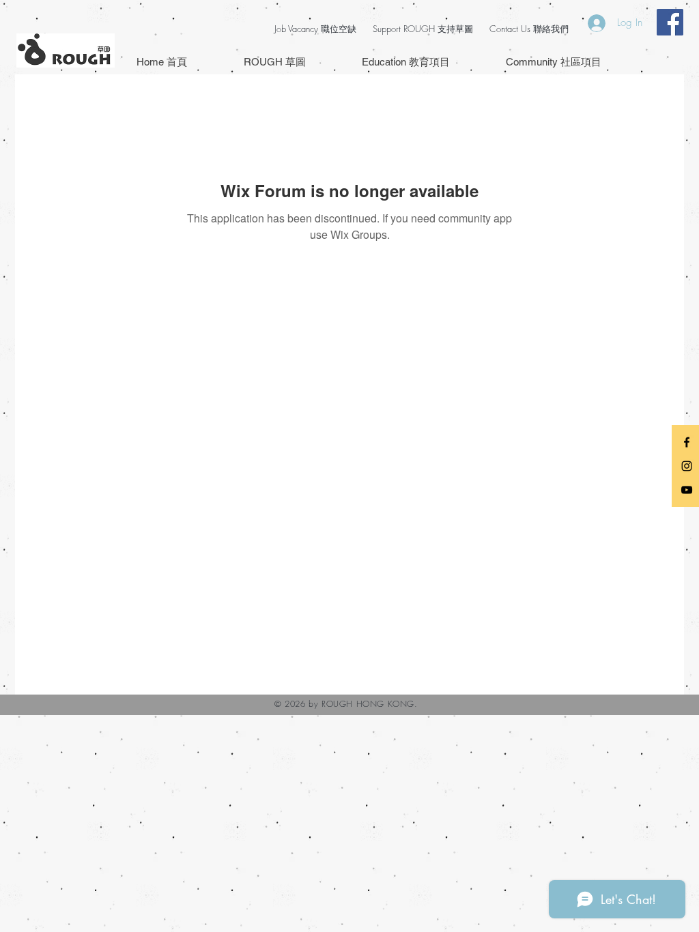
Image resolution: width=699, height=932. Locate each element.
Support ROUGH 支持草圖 (423, 29)
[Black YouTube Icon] (687, 490)
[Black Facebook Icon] (687, 442)
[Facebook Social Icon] (670, 22)
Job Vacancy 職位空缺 (315, 29)
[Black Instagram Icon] (687, 466)
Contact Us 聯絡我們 (529, 29)
